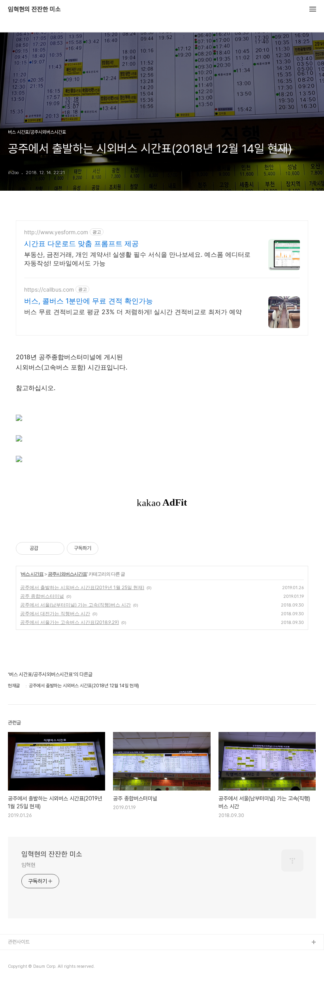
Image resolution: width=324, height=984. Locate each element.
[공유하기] (46, 548)
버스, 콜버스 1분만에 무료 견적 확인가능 (88, 301)
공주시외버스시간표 (67, 574)
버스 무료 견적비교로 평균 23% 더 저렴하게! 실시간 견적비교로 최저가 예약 (133, 312)
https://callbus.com (49, 289)
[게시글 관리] (55, 548)
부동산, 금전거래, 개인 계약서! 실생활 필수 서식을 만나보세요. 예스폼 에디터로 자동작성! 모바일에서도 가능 (137, 258)
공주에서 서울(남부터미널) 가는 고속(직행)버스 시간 (75, 605)
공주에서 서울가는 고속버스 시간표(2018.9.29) (69, 622)
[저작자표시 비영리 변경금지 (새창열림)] (109, 548)
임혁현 (28, 865)
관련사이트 (19, 942)
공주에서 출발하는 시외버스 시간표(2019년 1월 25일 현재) (82, 587)
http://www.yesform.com (56, 232)
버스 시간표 (32, 574)
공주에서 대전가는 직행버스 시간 (55, 613)
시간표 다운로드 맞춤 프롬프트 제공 (81, 243)
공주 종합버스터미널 (42, 596)
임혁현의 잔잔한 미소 (34, 9)
